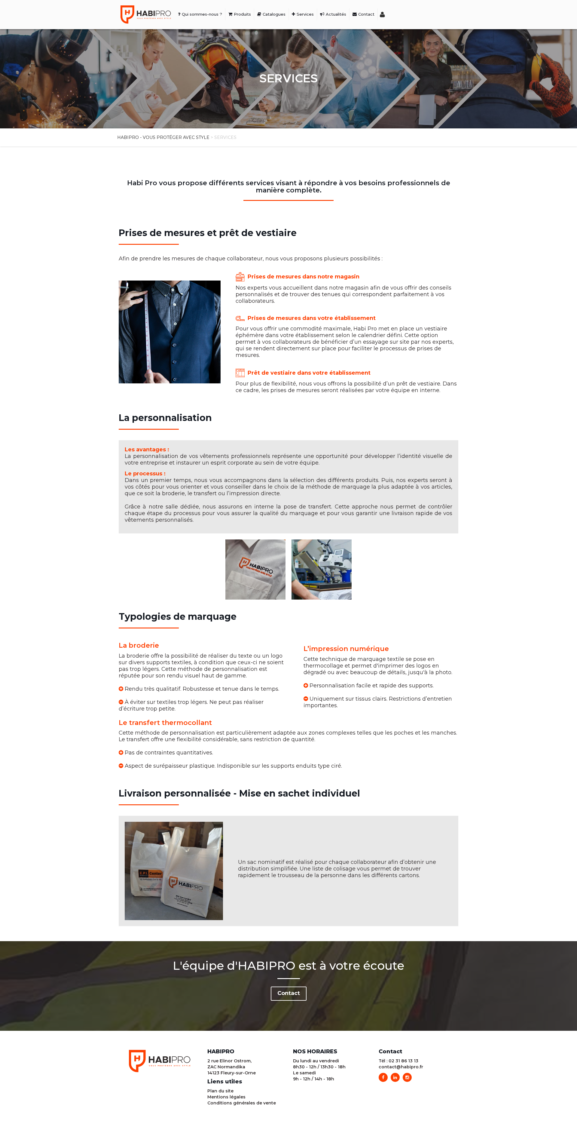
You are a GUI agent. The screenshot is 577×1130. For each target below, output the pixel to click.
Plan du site (220, 1091)
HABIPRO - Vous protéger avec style (163, 137)
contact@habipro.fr (401, 1067)
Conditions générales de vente (241, 1103)
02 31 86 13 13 (403, 1061)
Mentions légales (226, 1097)
